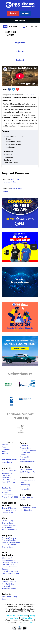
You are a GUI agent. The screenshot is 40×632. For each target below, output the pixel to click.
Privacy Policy (22, 616)
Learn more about (25, 13)
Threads (5, 454)
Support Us (24, 446)
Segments (20, 42)
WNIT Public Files (8, 480)
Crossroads (6, 586)
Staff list (5, 493)
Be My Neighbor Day (28, 472)
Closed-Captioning (9, 525)
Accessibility (6, 478)
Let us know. (30, 95)
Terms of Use (10, 616)
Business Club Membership (25, 488)
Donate (23, 455)
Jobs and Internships (9, 471)
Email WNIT (6, 490)
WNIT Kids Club (26, 470)
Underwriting (25, 485)
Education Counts (20, 33)
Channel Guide (7, 513)
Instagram (6, 449)
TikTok (4, 451)
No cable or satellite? (10, 530)
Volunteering (7, 473)
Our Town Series (8, 565)
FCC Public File (26, 618)
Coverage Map (7, 521)
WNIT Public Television (20, 9)
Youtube (5, 445)
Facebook (5, 447)
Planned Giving (25, 448)
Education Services (9, 510)
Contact (19, 628)
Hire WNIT (6, 475)
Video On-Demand (9, 545)
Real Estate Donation (28, 450)
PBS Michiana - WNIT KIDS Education (28, 509)
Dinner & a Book (8, 558)
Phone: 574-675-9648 (10, 497)
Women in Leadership (10, 573)
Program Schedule (9, 540)
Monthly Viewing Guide (11, 542)
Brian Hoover (27, 622)
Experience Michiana (10, 562)
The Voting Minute (9, 588)
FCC (14, 628)
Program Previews (9, 538)
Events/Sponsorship (27, 461)
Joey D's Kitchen (8, 584)
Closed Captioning (25, 628)
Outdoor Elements (9, 582)
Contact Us (6, 488)
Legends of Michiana (10, 571)
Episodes (20, 51)
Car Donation (25, 452)
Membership (25, 457)
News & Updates (8, 482)
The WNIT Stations (9, 508)
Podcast (20, 60)
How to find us (7, 495)
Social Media (7, 527)
